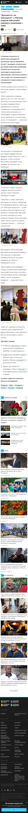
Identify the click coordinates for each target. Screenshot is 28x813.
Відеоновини (16, 11)
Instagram (18, 385)
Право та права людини (5, 741)
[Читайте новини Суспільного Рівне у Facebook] (2, 790)
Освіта (17, 728)
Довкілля (4, 733)
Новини (3, 713)
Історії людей (19, 745)
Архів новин (18, 764)
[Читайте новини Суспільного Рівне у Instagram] (5, 790)
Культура (17, 725)
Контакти (4, 764)
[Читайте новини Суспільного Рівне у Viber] (11, 790)
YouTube (11, 388)
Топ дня (17, 756)
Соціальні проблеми (6, 11)
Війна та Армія (19, 9)
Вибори (3, 730)
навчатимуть (15, 346)
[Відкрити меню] (26, 2)
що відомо (20, 360)
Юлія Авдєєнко (8, 29)
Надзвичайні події (20, 730)
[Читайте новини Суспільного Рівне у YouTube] (8, 790)
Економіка (4, 728)
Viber (11, 385)
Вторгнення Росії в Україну (7, 9)
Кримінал (4, 725)
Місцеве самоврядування (20, 741)
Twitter (3, 388)
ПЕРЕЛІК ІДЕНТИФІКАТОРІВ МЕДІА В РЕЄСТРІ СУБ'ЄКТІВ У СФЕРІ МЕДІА (20, 777)
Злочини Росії (5, 750)
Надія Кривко (20, 29)
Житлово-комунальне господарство (5, 737)
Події (2, 722)
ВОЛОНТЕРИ (16, 6)
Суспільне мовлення (4, 767)
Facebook (19, 388)
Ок (14, 809)
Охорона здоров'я (20, 733)
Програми (18, 771)
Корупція (17, 722)
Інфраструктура (19, 735)
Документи (4, 775)
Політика (4, 747)
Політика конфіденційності (6, 771)
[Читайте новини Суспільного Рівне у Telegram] (14, 790)
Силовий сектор (6, 745)
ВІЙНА (3, 6)
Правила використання (19, 767)
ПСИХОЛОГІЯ (8, 6)
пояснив (21, 369)
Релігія (17, 747)
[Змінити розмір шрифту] (26, 33)
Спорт (2, 754)
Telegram (4, 385)
